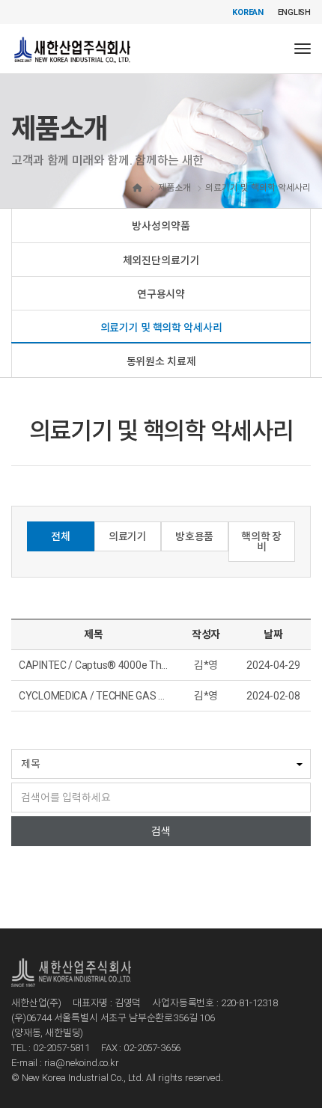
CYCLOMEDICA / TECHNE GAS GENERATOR (117, 696)
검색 (161, 831)
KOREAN (248, 12)
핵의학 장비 (261, 541)
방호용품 (194, 536)
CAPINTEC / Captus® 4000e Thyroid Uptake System (137, 665)
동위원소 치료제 (161, 361)
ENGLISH (294, 12)
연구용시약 (161, 294)
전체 (60, 536)
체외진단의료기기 (161, 260)
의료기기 (128, 536)
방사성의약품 (160, 226)
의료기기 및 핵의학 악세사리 (161, 328)
